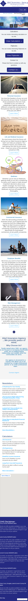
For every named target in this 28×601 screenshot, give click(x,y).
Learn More (14, 113)
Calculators (7, 436)
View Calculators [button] (13, 41)
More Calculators (8, 470)
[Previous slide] (2, 24)
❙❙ (16, 26)
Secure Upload (7, 13)
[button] (22, 9)
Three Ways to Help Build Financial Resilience (13, 420)
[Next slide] (26, 24)
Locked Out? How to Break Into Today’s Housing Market (12, 408)
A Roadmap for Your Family (11, 386)
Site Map (2, 598)
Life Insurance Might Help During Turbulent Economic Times (13, 397)
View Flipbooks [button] (13, 55)
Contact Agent (14, 372)
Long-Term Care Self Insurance (12, 463)
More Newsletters (8, 430)
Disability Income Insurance (11, 456)
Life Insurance (6, 439)
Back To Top (21, 599)
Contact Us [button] (13, 70)
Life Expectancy (7, 448)
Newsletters (7, 383)
